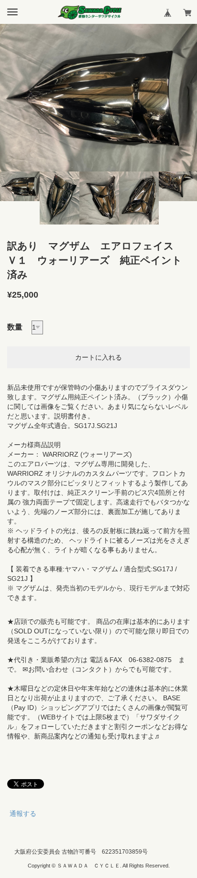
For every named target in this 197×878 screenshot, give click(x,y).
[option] (98, 97)
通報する (23, 813)
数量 (14, 327)
